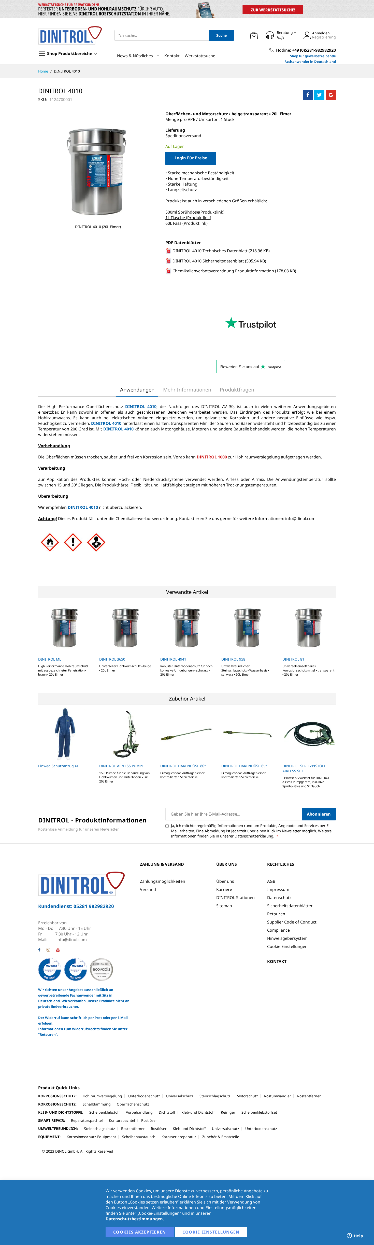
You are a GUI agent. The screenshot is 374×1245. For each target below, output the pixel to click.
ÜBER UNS (226, 864)
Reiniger (228, 1112)
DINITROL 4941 (173, 659)
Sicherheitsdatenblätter (290, 905)
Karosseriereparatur (179, 1136)
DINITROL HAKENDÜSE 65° (244, 765)
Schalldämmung (97, 1104)
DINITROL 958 (233, 659)
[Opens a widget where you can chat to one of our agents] (355, 1236)
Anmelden (321, 33)
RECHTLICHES (280, 864)
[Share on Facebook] (308, 95)
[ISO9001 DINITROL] (75, 969)
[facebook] (39, 950)
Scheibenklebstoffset (259, 1112)
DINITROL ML (49, 659)
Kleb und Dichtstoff (189, 1128)
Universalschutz (179, 1096)
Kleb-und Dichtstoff (198, 1112)
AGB (271, 881)
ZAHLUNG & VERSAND (162, 864)
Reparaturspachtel (87, 1120)
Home (43, 71)
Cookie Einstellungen (287, 946)
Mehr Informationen (187, 389)
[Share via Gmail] (331, 95)
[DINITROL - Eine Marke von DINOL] (70, 35)
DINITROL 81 (293, 659)
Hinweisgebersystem (287, 938)
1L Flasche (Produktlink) (188, 217)
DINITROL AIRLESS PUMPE (121, 765)
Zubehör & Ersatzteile (220, 1136)
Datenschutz (279, 897)
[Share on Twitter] (319, 95)
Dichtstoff (167, 1112)
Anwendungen (137, 389)
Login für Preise (191, 158)
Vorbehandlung (139, 1112)
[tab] (137, 389)
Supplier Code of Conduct (292, 922)
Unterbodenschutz (144, 1096)
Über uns (225, 881)
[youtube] (58, 950)
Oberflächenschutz (133, 1104)
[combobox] (161, 35)
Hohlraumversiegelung (102, 1096)
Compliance (278, 930)
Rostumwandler (277, 1096)
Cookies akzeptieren (139, 1232)
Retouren (276, 914)
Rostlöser (149, 1120)
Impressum (278, 889)
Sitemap (224, 905)
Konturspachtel (122, 1120)
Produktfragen (237, 389)
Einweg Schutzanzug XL (58, 765)
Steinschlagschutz (215, 1096)
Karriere (224, 889)
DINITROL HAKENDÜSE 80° (183, 765)
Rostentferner (309, 1096)
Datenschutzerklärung (254, 835)
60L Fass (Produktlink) (186, 223)
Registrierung (324, 37)
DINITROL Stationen (235, 897)
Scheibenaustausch (138, 1136)
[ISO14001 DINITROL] (50, 969)
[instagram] (48, 950)
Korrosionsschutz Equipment (91, 1136)
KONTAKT (276, 961)
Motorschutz (247, 1096)
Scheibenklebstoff (104, 1112)
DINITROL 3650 (112, 659)
